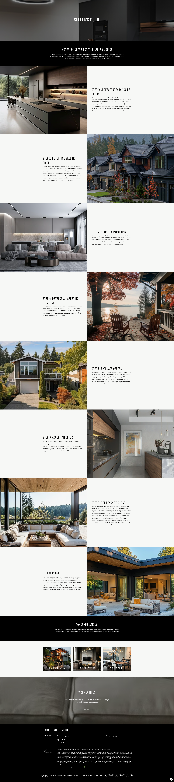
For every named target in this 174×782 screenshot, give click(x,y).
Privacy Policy (97, 775)
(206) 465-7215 (113, 736)
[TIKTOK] (123, 775)
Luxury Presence (73, 775)
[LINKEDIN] (112, 775)
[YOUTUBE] (120, 775)
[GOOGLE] (127, 775)
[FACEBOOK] (105, 775)
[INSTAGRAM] (109, 775)
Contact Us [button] (87, 709)
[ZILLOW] (131, 775)
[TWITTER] (116, 775)
